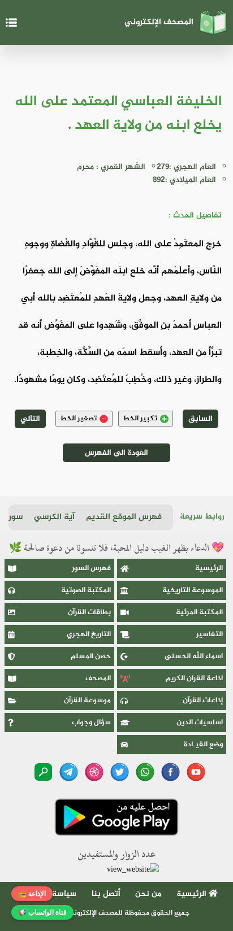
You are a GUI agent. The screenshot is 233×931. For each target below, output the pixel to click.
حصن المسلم (91, 656)
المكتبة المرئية (199, 612)
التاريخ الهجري (89, 634)
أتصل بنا (106, 894)
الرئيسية (209, 568)
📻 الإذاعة (32, 894)
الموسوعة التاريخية (192, 590)
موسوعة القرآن (87, 700)
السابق (200, 418)
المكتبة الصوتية (86, 590)
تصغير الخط (78, 418)
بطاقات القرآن (89, 612)
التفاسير (209, 634)
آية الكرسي (54, 517)
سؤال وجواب (91, 722)
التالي (30, 418)
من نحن (148, 894)
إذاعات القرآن (203, 700)
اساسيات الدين (199, 722)
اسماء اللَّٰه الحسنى (194, 656)
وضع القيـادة (203, 744)
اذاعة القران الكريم (194, 678)
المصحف (98, 678)
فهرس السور (91, 568)
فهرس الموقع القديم (124, 517)
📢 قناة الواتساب (42, 912)
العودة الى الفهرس (116, 452)
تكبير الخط (140, 418)
